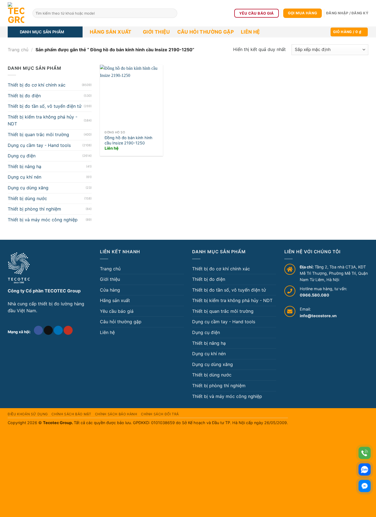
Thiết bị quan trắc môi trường (38, 134)
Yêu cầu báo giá (116, 311)
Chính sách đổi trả (160, 414)
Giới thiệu (156, 32)
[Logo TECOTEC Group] (19, 267)
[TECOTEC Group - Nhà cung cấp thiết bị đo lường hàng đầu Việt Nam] (16, 13)
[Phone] (364, 453)
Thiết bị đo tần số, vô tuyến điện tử (44, 106)
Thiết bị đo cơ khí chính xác (37, 85)
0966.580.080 (314, 295)
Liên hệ (250, 32)
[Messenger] (364, 486)
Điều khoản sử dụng (28, 414)
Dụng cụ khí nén (24, 177)
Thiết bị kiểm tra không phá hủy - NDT (42, 120)
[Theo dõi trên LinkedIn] (58, 330)
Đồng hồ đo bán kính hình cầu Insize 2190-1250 (128, 140)
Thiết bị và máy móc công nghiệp (43, 219)
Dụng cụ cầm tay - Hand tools (39, 145)
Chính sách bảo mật (71, 414)
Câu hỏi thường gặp (205, 32)
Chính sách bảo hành (116, 414)
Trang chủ (18, 49)
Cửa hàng (110, 290)
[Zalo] (364, 469)
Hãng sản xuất (111, 32)
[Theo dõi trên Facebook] (38, 330)
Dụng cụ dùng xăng (28, 187)
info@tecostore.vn (318, 315)
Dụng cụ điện (22, 155)
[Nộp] (172, 13)
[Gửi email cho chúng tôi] (48, 330)
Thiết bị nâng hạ (24, 166)
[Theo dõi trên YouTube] (68, 330)
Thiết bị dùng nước (27, 198)
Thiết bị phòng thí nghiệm (34, 209)
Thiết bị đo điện (24, 95)
